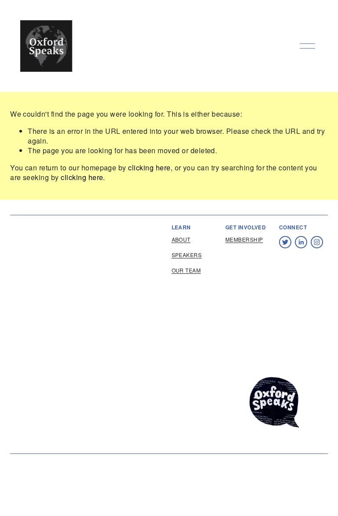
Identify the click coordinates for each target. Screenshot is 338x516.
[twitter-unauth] (285, 242)
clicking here (149, 167)
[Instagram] (317, 242)
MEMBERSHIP (244, 239)
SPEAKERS (187, 254)
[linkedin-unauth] (301, 242)
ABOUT (181, 239)
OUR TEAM (186, 270)
